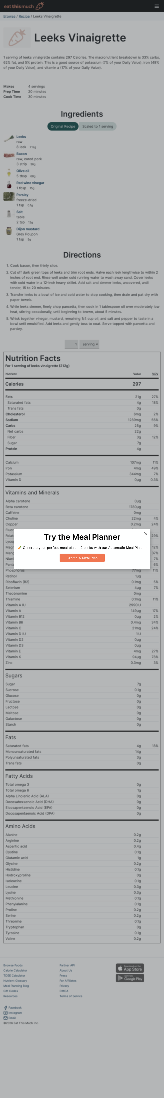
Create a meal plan (82, 558)
